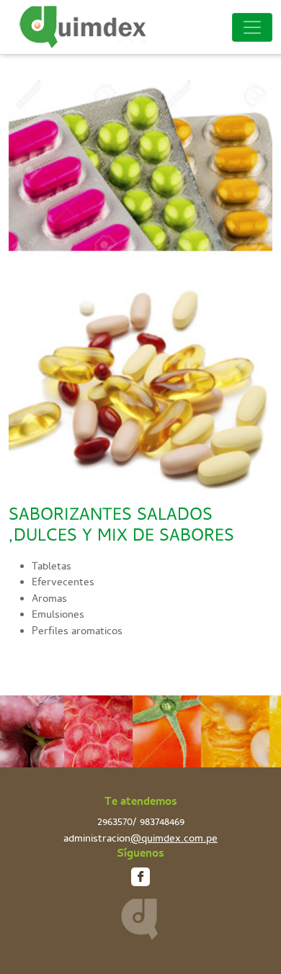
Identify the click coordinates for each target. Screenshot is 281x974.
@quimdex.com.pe (174, 840)
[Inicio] (89, 27)
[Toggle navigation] (252, 27)
